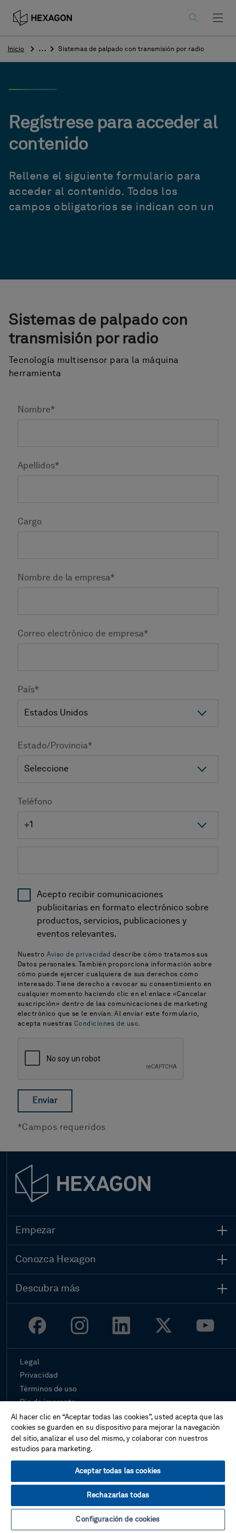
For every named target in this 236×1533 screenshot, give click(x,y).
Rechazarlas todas (118, 1495)
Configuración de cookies (118, 1519)
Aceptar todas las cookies (118, 1471)
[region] (118, 1466)
